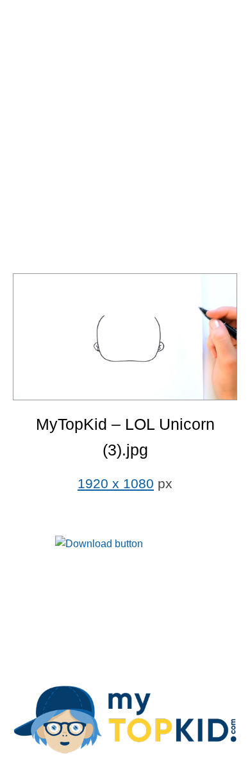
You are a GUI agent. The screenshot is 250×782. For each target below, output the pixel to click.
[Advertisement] (125, 138)
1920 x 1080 (116, 483)
